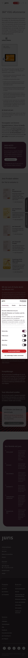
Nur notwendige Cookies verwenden (14, 355)
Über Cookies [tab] (22, 305)
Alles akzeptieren (14, 351)
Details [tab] (14, 305)
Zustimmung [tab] (5, 305)
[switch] (24, 336)
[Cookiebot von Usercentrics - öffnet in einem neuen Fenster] (20, 301)
